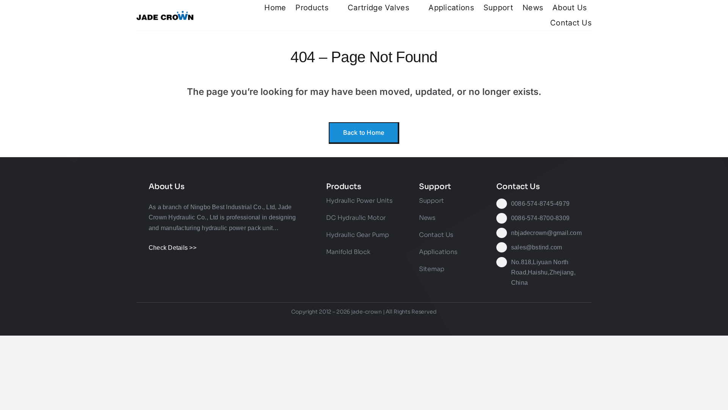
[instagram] (336, 324)
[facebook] (309, 324)
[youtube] (364, 324)
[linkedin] (378, 324)
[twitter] (323, 324)
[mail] (405, 324)
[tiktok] (350, 324)
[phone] (419, 324)
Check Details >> (172, 247)
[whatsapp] (391, 324)
